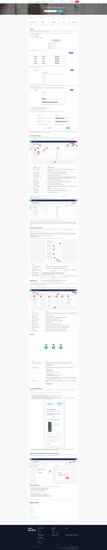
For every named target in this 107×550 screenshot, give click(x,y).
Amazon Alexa (32, 508)
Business (39, 531)
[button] (64, 270)
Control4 (31, 507)
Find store (71, 1)
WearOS (31, 513)
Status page (40, 543)
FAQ (38, 539)
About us (53, 529)
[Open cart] (64, 1)
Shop (48, 1)
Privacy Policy (55, 279)
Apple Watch (31, 511)
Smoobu (31, 514)
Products (44, 1)
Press (53, 530)
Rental (39, 530)
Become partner (55, 532)
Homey (30, 510)
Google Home (32, 516)
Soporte (53, 531)
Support (51, 1)
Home (39, 529)
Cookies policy (51, 279)
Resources (40, 537)
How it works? (38, 1)
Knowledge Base (41, 538)
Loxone (30, 505)
